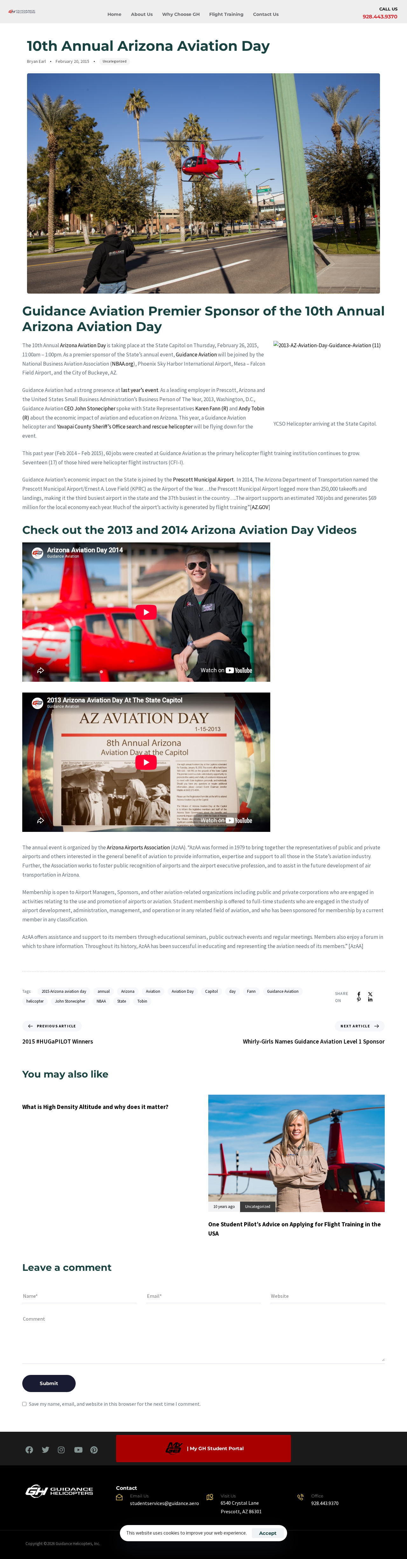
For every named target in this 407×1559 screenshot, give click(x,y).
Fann (251, 991)
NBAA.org (122, 363)
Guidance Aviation (196, 354)
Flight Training (226, 14)
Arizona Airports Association (138, 847)
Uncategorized (115, 61)
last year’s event (139, 390)
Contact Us (266, 14)
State (121, 1001)
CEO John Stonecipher (89, 408)
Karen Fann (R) (211, 408)
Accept (268, 1533)
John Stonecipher (70, 1001)
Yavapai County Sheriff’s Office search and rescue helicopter (125, 426)
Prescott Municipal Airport (203, 479)
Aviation (153, 991)
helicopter (35, 1001)
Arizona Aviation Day (83, 345)
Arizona (128, 991)
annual (104, 991)
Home (114, 14)
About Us (142, 14)
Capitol (211, 991)
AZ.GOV (260, 507)
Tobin (142, 1001)
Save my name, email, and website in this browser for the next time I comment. (115, 1404)
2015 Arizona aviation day (64, 991)
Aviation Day (183, 991)
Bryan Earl (36, 61)
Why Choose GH (181, 14)
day (232, 991)
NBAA (101, 1001)
